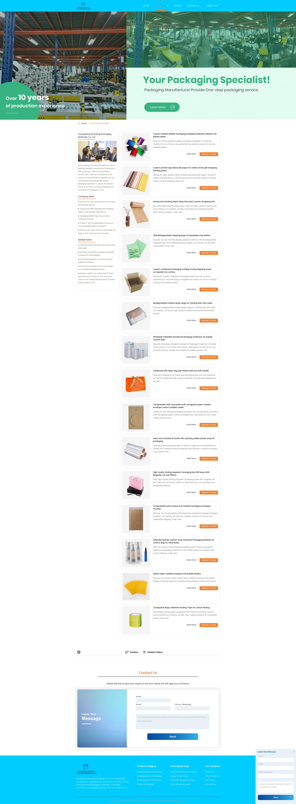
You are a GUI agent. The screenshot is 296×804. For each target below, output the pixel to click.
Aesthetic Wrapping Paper (182, 780)
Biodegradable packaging (149, 776)
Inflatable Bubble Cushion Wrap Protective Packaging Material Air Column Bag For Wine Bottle (183, 541)
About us (211, 5)
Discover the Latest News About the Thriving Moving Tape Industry (96, 203)
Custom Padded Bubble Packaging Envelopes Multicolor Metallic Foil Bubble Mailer (184, 135)
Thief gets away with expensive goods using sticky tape (96, 246)
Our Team (210, 780)
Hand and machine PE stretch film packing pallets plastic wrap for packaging (184, 440)
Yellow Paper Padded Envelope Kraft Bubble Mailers (177, 573)
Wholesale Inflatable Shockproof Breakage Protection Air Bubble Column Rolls (182, 338)
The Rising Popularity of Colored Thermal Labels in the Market (95, 261)
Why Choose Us (212, 776)
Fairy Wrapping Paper (180, 784)
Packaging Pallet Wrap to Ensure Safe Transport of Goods (93, 217)
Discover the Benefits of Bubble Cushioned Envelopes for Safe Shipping (96, 254)
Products (161, 5)
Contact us (193, 5)
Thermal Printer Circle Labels (183, 772)
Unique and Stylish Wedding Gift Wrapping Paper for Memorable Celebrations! (96, 210)
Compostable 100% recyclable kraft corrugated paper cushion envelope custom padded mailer (182, 406)
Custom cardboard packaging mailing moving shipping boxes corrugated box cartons (182, 271)
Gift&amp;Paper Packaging (149, 772)
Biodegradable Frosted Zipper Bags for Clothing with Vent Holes (182, 303)
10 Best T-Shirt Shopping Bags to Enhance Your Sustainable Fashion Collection (95, 225)
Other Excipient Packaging (149, 780)
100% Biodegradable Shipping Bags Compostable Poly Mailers (181, 235)
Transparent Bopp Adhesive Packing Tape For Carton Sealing (181, 607)
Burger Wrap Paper (179, 776)
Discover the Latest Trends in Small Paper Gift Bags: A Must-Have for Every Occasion (97, 232)
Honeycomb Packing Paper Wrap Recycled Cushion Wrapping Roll (184, 201)
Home (146, 5)
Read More (191, 154)
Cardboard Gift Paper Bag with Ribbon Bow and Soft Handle (181, 370)
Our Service (210, 784)
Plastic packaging (145, 784)
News (176, 5)
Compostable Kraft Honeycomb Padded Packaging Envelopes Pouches (182, 507)
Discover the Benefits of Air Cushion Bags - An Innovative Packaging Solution (96, 268)
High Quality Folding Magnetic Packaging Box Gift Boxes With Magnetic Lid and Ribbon (181, 474)
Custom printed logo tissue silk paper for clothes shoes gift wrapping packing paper (185, 169)
